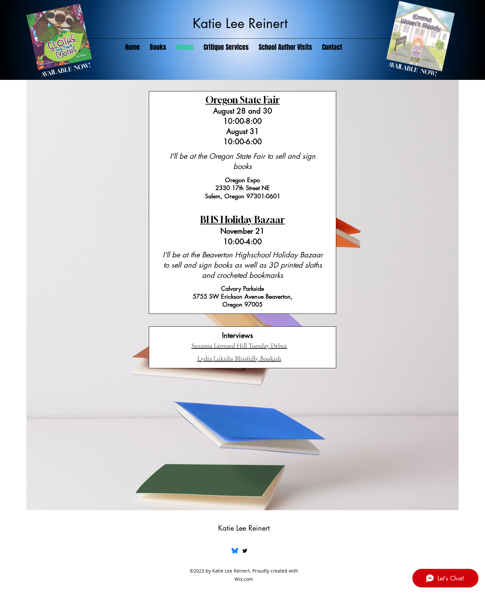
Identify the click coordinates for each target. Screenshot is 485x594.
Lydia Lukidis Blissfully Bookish (239, 359)
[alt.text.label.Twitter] (245, 550)
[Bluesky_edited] (235, 550)
